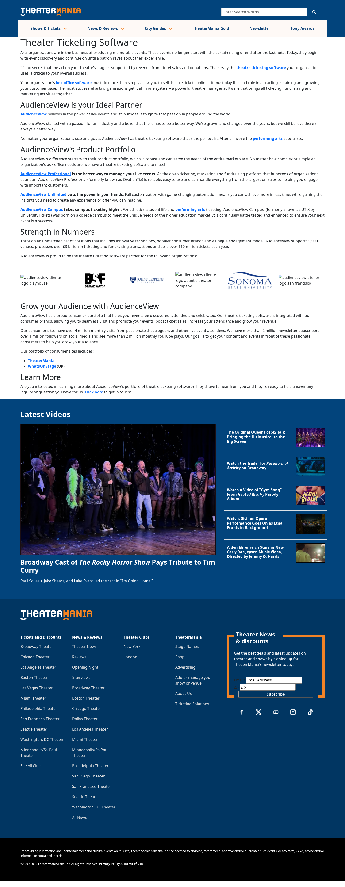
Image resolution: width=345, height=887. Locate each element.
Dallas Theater (85, 718)
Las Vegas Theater (36, 687)
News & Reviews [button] (103, 28)
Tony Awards (302, 28)
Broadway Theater (36, 646)
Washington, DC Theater (42, 739)
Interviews (81, 677)
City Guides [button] (156, 28)
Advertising (185, 667)
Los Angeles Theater (38, 667)
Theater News (84, 646)
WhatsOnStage (42, 366)
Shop (179, 656)
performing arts (268, 138)
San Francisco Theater (40, 718)
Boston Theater (34, 677)
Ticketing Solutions (192, 703)
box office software (74, 82)
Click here (94, 392)
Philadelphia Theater (38, 708)
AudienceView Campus (41, 209)
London (130, 656)
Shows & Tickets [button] (46, 28)
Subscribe (276, 694)
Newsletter (259, 28)
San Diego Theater (88, 776)
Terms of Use (133, 864)
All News (79, 817)
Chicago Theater (35, 656)
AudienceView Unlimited (43, 194)
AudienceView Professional (45, 173)
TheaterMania (41, 360)
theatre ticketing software (261, 67)
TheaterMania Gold (211, 28)
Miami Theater (33, 698)
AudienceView (33, 114)
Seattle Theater (33, 729)
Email (240, 680)
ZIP (237, 687)
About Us (183, 693)
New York (132, 646)
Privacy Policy (109, 864)
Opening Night (85, 667)
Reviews (79, 656)
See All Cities (31, 765)
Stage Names (187, 646)
